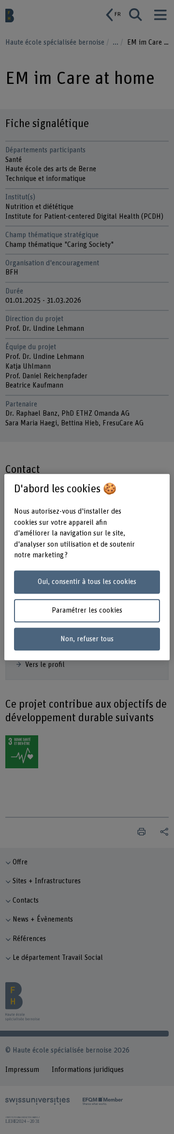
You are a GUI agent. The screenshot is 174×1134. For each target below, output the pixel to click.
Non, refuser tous (87, 639)
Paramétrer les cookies (87, 610)
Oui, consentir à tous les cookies (87, 582)
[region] (87, 567)
